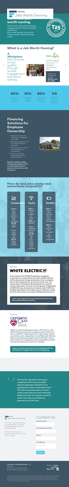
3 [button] (35, 75)
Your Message (40, 442)
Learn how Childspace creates (53, 79)
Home (49, 465)
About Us (50, 469)
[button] (61, 5)
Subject (38, 435)
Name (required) (41, 421)
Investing (54, 467)
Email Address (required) (44, 428)
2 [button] (33, 75)
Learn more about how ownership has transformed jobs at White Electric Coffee (32, 299)
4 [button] (38, 75)
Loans (55, 465)
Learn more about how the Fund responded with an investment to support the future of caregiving (32, 349)
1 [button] (30, 75)
